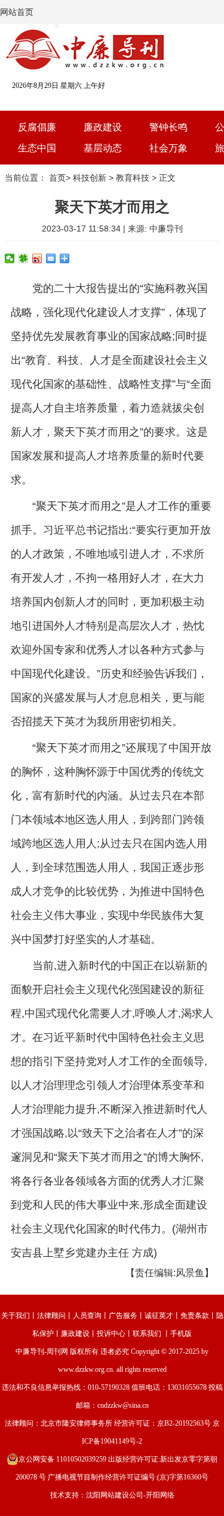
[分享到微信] (10, 258)
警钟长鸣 (168, 127)
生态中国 (37, 148)
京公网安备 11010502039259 (62, 1459)
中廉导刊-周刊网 (42, 1351)
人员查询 (87, 1315)
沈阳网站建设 (107, 1495)
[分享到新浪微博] (37, 258)
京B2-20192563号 (184, 1423)
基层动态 (103, 148)
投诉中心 (111, 1333)
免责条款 (194, 1315)
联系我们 (147, 1333)
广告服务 (123, 1315)
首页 (57, 177)
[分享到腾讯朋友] (24, 258)
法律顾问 (51, 1315)
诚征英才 (159, 1315)
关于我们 (15, 1315)
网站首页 (16, 12)
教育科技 (132, 177)
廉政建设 (103, 127)
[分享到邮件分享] (51, 258)
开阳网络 (160, 1495)
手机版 (181, 1333)
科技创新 (89, 177)
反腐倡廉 (37, 127)
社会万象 (168, 148)
